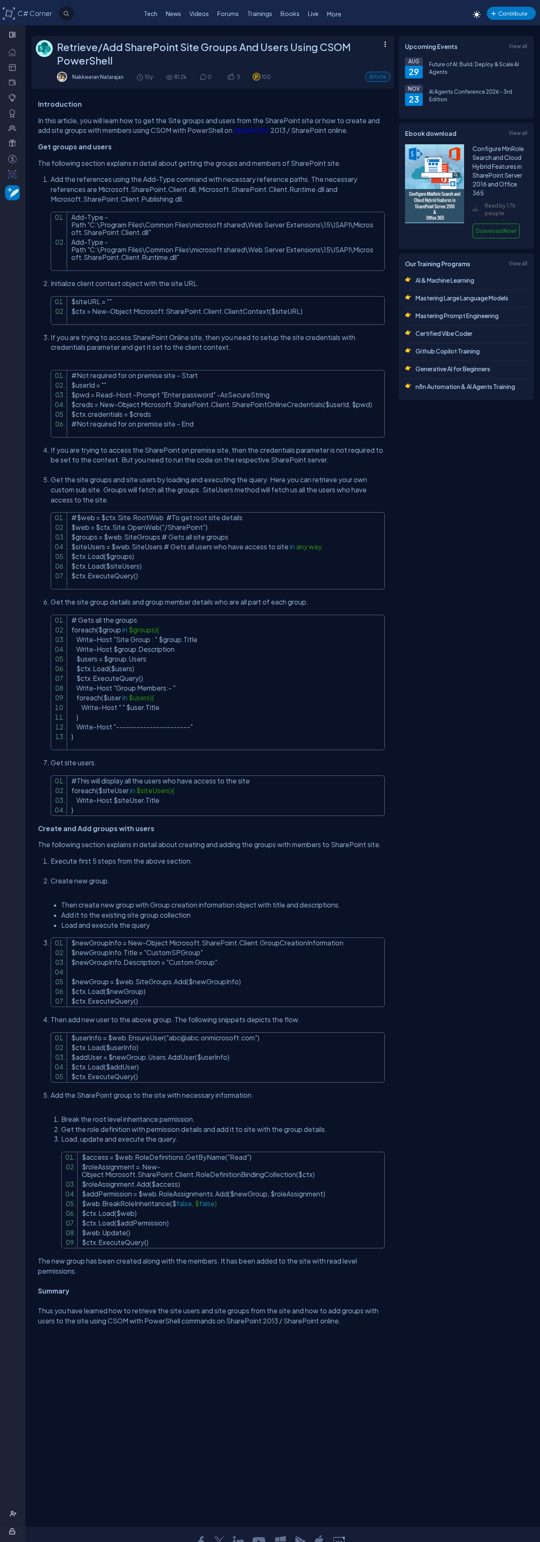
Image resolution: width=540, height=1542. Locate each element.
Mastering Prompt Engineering (457, 315)
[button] (230, 77)
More (334, 14)
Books (290, 13)
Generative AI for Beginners (453, 369)
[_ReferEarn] (14, 143)
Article (378, 76)
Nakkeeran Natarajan (98, 76)
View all (518, 46)
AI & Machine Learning (445, 280)
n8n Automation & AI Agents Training (465, 386)
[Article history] (140, 77)
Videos (199, 13)
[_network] (14, 128)
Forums (228, 13)
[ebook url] (434, 222)
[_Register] (14, 1513)
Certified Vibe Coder (444, 333)
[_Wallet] (14, 82)
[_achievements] (14, 113)
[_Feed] (14, 52)
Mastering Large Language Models (462, 298)
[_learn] (14, 97)
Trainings (259, 13)
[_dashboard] (14, 67)
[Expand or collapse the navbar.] (13, 35)
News (173, 13)
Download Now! (496, 230)
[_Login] (13, 1531)
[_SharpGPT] (14, 173)
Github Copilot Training (448, 351)
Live (313, 13)
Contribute (512, 13)
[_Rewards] (14, 158)
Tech (150, 13)
